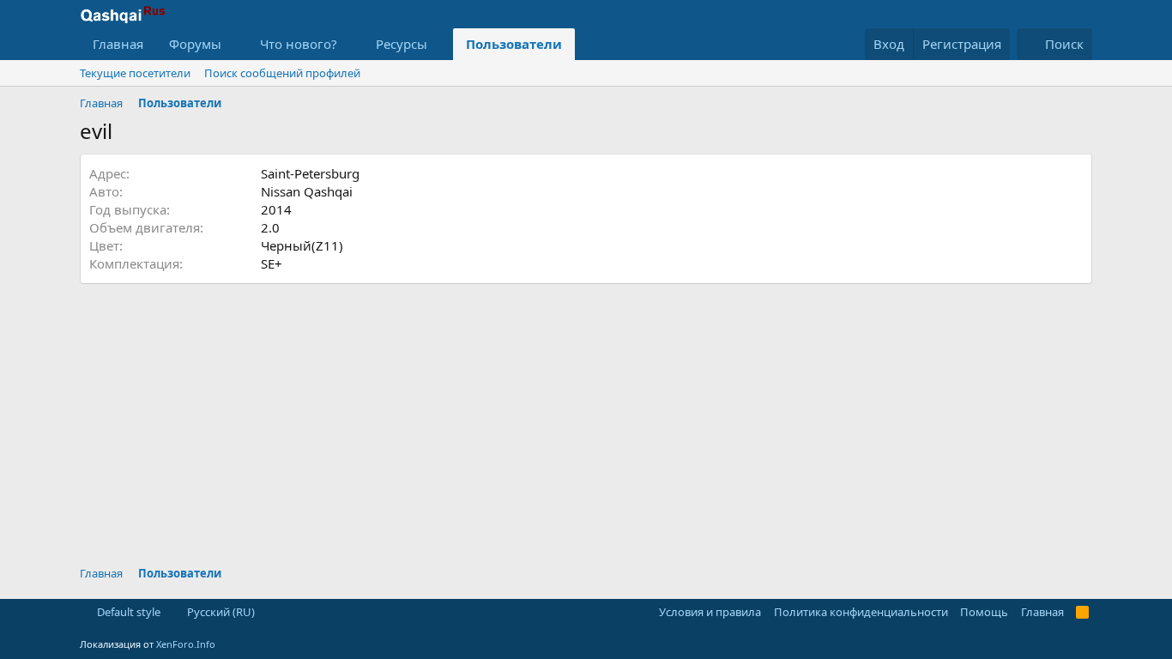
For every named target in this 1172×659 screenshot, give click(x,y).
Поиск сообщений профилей (282, 73)
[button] (235, 44)
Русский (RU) (219, 612)
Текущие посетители (135, 73)
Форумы (195, 43)
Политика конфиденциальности (861, 612)
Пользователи (514, 43)
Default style (127, 612)
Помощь (984, 612)
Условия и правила (710, 612)
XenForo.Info (185, 644)
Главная (118, 43)
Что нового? (298, 43)
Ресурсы (401, 43)
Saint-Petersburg (310, 173)
